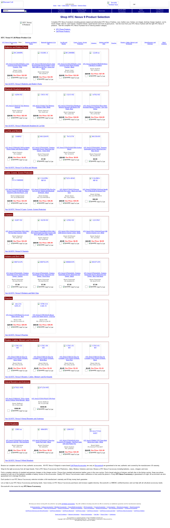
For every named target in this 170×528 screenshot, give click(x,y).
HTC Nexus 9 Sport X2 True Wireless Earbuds (17, 106)
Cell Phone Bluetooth (68, 510)
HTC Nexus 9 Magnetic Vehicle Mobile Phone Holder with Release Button (17, 148)
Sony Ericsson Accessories (116, 508)
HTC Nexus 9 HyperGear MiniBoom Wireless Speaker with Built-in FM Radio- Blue (69, 107)
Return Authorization (86, 514)
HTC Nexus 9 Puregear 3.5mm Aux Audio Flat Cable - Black (43, 441)
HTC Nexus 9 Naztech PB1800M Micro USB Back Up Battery (95, 64)
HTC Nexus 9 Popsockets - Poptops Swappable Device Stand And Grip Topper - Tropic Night (43, 149)
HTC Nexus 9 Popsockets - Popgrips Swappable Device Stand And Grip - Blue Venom (95, 149)
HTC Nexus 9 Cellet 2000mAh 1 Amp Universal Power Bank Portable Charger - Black (69, 65)
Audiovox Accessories (47, 507)
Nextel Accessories (135, 507)
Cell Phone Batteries (55, 510)
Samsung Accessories (76, 508)
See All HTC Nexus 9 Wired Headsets (19, 460)
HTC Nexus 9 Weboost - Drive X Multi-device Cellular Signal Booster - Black (17, 399)
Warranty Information (73, 514)
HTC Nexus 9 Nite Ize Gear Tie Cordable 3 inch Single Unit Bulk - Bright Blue (43, 358)
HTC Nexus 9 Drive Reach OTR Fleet (43, 398)
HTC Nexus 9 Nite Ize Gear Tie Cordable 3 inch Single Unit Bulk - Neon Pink (69, 358)
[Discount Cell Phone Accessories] (12, 7)
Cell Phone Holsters (139, 510)
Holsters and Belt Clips (104, 43)
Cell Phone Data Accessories (124, 510)
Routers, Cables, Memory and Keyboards (129, 43)
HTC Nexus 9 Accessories (9, 42)
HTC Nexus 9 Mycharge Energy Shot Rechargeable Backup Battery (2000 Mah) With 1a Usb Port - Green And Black (43, 66)
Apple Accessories (35, 507)
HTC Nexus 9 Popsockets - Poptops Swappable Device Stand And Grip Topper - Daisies (17, 274)
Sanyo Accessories (89, 508)
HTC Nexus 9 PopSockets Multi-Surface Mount (69, 148)
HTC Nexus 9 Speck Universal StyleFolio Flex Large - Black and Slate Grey (69, 191)
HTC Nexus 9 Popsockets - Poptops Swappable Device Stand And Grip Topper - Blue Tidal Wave (95, 274)
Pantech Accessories (63, 508)
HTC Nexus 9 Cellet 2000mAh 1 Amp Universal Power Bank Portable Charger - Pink (17, 65)
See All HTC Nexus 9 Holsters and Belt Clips (22, 293)
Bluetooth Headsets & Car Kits (48, 43)
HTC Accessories (88, 507)
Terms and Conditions (61, 514)
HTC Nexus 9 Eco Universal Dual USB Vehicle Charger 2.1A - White (95, 232)
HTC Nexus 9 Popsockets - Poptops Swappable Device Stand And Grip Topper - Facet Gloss (43, 274)
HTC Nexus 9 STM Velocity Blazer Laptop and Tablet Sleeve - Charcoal (43, 315)
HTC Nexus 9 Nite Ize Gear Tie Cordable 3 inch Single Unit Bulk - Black (95, 358)
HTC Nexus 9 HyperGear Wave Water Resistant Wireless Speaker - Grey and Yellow (95, 107)
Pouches (113, 43)
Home (54, 5)
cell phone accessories (68, 503)
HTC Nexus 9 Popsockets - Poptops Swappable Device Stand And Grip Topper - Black (69, 274)
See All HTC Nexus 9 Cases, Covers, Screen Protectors (25, 209)
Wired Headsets (164, 43)
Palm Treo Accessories (50, 508)
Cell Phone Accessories (78, 465)
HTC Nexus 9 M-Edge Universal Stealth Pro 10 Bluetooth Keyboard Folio (95, 190)
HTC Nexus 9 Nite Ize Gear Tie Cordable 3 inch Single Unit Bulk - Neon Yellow (17, 358)
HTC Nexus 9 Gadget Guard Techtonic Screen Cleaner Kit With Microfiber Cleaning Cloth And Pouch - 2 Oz (17, 191)
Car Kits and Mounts (63, 43)
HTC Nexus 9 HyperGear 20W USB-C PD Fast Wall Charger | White (17, 232)
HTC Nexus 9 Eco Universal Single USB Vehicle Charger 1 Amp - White (69, 232)
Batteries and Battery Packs (31, 43)
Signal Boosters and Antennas (150, 43)
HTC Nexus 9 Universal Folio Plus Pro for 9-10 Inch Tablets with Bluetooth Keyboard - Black (43, 191)
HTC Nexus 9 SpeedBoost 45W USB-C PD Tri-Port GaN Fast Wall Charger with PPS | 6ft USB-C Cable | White (43, 232)
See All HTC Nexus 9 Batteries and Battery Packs (23, 84)
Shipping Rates (82, 5)
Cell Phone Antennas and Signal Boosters (37, 510)
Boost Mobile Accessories (75, 507)
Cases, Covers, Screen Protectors (80, 43)
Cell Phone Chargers (92, 510)
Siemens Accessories (101, 508)
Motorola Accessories (122, 507)
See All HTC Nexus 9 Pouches (16, 335)
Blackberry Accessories (60, 507)
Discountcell (99, 465)
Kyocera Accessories (99, 507)
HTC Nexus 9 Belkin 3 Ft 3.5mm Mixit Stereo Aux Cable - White (95, 441)
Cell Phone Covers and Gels (107, 510)
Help (59, 5)
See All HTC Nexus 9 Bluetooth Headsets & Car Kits (25, 126)
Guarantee (74, 5)
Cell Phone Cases (80, 510)
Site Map (96, 514)
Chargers (93, 43)
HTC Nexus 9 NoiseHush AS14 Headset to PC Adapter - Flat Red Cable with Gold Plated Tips (69, 442)
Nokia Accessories (37, 508)
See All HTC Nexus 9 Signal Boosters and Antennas (24, 419)
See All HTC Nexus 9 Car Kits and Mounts (21, 168)
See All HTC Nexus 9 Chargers (16, 251)
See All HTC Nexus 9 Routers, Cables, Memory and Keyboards (28, 377)
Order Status (65, 5)
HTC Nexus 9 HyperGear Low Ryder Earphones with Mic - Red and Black (17, 441)
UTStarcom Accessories (131, 508)
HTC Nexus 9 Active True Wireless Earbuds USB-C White (43, 106)
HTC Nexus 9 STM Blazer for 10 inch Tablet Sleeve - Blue (17, 315)
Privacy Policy (104, 514)
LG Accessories (111, 507)
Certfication (113, 514)
